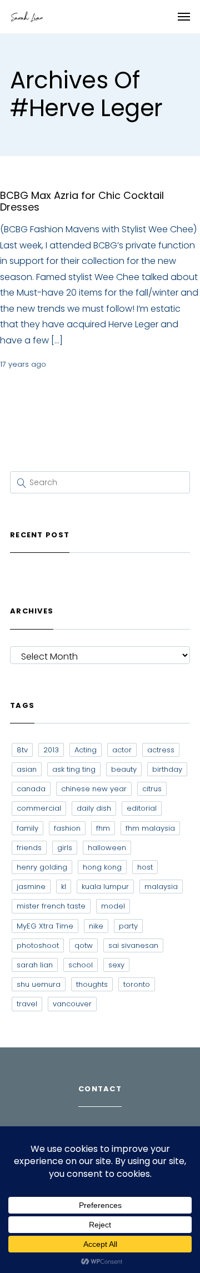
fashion (67, 828)
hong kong (102, 867)
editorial (142, 808)
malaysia (161, 886)
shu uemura (39, 984)
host (145, 867)
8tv (22, 750)
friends (29, 847)
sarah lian (35, 965)
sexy (116, 965)
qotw (83, 945)
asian (27, 769)
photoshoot (38, 945)
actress (160, 750)
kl (63, 886)
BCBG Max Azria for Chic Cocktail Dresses (82, 201)
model (113, 906)
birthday (167, 769)
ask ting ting (74, 769)
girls (64, 847)
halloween (107, 847)
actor (122, 750)
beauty (124, 769)
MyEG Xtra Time (45, 926)
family (27, 828)
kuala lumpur (105, 886)
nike (96, 926)
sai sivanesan (133, 945)
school (80, 965)
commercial (39, 808)
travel (27, 1004)
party (128, 926)
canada (31, 788)
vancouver (72, 1004)
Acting (85, 750)
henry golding (42, 867)
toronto (136, 984)
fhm (103, 828)
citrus (152, 788)
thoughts (92, 984)
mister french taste (51, 906)
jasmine (31, 886)
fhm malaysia (150, 828)
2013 (51, 750)
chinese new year (94, 788)
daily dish (94, 808)
